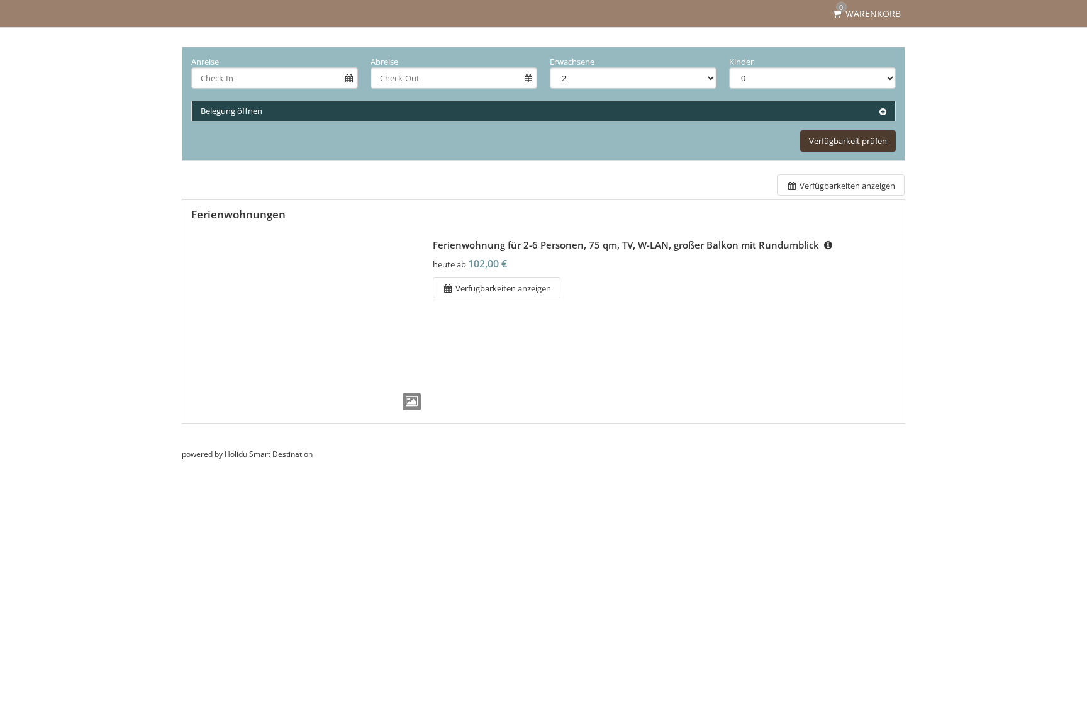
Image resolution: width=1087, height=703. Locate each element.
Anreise (205, 61)
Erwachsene (572, 61)
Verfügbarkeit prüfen (848, 141)
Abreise (384, 61)
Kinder (741, 61)
